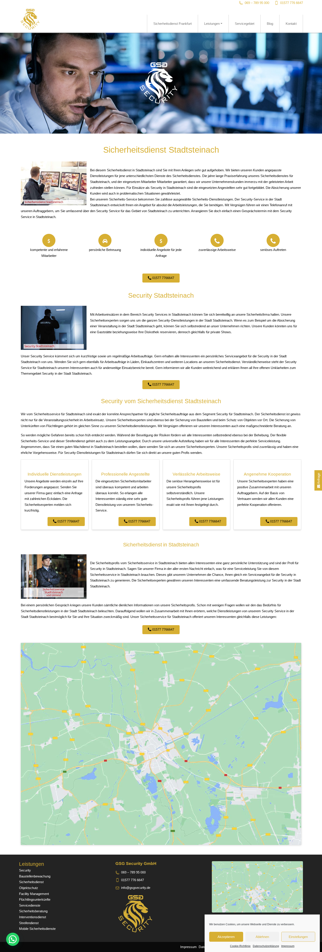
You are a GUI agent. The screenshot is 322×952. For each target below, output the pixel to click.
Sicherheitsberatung (33, 911)
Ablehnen (262, 937)
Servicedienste (29, 905)
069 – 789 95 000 (257, 3)
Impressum (287, 946)
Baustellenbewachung (34, 876)
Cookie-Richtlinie (240, 946)
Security (25, 870)
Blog (270, 23)
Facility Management (34, 894)
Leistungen (212, 23)
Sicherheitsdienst (31, 882)
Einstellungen (298, 937)
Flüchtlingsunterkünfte (34, 899)
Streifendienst (29, 923)
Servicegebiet (244, 23)
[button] (12, 939)
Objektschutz (28, 888)
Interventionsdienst (32, 917)
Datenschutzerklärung (266, 946)
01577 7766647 (162, 278)
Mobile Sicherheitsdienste (37, 929)
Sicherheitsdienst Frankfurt (172, 23)
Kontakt (291, 23)
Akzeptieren (226, 937)
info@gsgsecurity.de (135, 887)
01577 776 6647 (291, 3)
